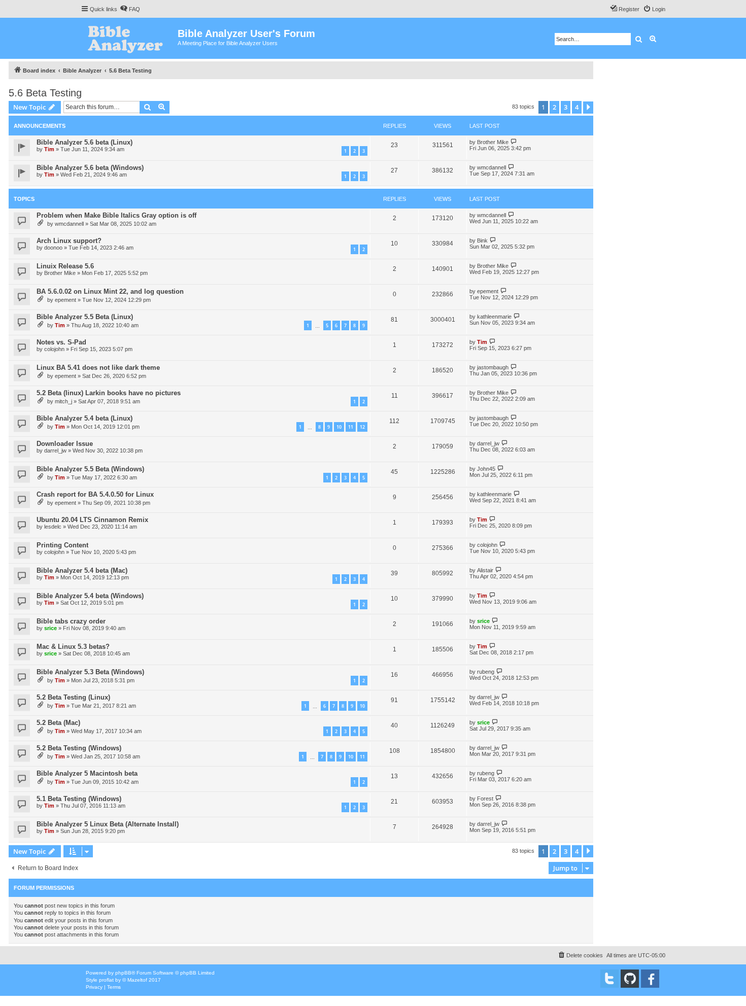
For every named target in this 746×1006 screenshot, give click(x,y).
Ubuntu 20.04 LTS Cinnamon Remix (92, 520)
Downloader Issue (65, 443)
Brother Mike (492, 142)
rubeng (485, 672)
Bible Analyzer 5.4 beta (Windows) (90, 596)
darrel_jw (55, 450)
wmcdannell (491, 167)
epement (65, 300)
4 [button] (577, 107)
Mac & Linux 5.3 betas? (73, 646)
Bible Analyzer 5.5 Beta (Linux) (85, 317)
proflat (106, 980)
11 (350, 427)
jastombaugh (492, 367)
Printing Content (62, 545)
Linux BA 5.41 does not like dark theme (98, 367)
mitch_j (63, 401)
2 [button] (554, 107)
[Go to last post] (514, 141)
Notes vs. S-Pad (61, 342)
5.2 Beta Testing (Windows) (79, 748)
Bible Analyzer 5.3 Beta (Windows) (90, 672)
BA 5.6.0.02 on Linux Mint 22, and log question (110, 291)
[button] (588, 107)
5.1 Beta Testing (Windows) (79, 799)
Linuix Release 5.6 (65, 266)
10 (339, 427)
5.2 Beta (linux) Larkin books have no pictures (109, 393)
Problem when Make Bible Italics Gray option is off (116, 215)
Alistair (485, 570)
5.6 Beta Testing (45, 92)
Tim (49, 149)
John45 (486, 469)
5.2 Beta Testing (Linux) (73, 697)
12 (362, 427)
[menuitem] (130, 9)
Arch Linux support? (69, 241)
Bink (482, 240)
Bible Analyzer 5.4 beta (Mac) (82, 570)
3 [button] (565, 107)
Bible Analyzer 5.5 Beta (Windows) (90, 469)
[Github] (630, 978)
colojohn (54, 349)
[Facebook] (650, 978)
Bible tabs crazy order (71, 621)
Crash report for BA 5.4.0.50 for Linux (95, 494)
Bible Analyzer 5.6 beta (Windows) (90, 167)
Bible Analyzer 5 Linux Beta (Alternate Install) (108, 824)
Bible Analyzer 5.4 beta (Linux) (84, 418)
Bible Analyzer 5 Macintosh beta (87, 773)
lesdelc (52, 527)
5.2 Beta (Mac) (58, 722)
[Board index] (129, 38)
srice (50, 628)
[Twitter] (609, 978)
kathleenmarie (494, 317)
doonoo (53, 248)
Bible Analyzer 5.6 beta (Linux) (84, 142)
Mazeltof (137, 980)
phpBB (123, 973)
